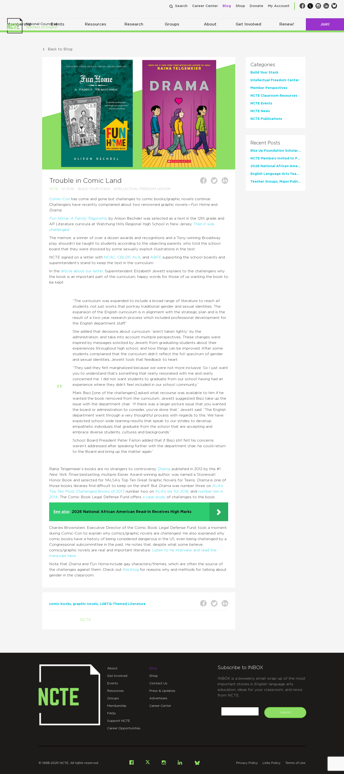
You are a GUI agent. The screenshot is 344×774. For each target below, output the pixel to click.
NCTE (53, 189)
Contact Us (158, 683)
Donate (256, 6)
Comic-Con (59, 199)
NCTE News (260, 111)
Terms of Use (295, 763)
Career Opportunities (123, 728)
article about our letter (82, 271)
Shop (240, 6)
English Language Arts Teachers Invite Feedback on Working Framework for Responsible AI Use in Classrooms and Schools (275, 174)
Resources (95, 24)
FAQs (111, 713)
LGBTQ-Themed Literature (123, 604)
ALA (136, 257)
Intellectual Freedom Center (142, 189)
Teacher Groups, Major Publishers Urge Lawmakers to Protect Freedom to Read (275, 181)
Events (112, 683)
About (210, 24)
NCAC (109, 257)
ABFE (155, 257)
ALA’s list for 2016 (172, 491)
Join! (324, 24)
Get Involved (248, 24)
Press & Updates (162, 691)
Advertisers (158, 698)
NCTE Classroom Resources (273, 95)
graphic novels (85, 604)
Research (133, 24)
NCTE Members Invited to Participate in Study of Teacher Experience (275, 158)
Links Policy (272, 763)
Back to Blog (60, 49)
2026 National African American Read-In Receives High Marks (275, 166)
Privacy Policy (247, 763)
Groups (172, 24)
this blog (131, 569)
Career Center (205, 6)
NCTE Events (261, 103)
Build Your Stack (94, 189)
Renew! (286, 24)
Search (181, 6)
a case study (154, 497)
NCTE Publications (266, 119)
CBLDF (123, 257)
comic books (60, 604)
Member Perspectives (268, 88)
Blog (227, 6)
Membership (116, 706)
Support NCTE (118, 720)
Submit (285, 712)
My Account (278, 6)
